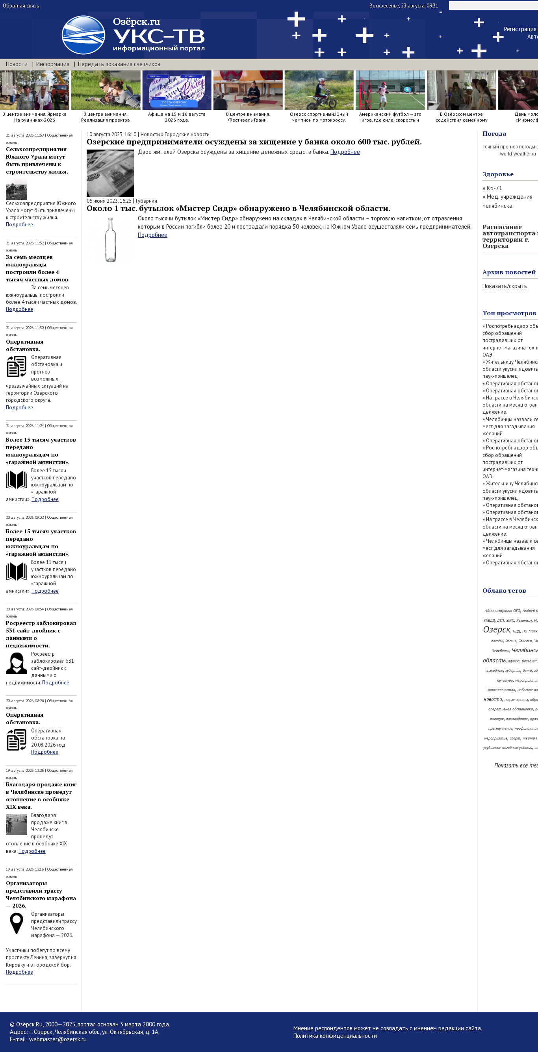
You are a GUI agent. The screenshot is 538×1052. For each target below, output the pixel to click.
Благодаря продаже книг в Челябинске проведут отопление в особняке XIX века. (41, 795)
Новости (17, 64)
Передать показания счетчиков (119, 64)
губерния (512, 670)
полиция (497, 718)
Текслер (525, 640)
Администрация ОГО (502, 610)
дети (527, 670)
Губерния (146, 201)
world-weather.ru (518, 154)
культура (505, 680)
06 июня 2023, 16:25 (109, 201)
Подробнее (19, 224)
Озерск (496, 629)
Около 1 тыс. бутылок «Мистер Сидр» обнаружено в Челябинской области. (238, 208)
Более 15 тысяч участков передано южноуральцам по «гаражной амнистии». (41, 451)
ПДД (516, 631)
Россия (510, 640)
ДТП (500, 620)
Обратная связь (21, 5)
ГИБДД (489, 620)
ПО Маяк (530, 631)
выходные (494, 670)
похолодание (517, 718)
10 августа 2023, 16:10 (111, 134)
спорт (515, 738)
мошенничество (501, 689)
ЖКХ (510, 620)
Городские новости (187, 134)
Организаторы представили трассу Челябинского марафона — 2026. (41, 894)
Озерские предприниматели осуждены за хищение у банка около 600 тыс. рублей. (254, 141)
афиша (513, 661)
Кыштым (524, 620)
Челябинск (500, 650)
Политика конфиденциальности (335, 1035)
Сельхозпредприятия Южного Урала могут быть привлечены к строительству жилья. (37, 160)
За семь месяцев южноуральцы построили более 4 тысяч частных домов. (38, 268)
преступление (500, 728)
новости (493, 699)
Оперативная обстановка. (25, 345)
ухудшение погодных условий (507, 747)
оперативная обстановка (510, 709)
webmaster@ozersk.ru (58, 1039)
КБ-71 (494, 188)
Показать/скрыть (504, 286)
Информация (52, 64)
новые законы (516, 699)
